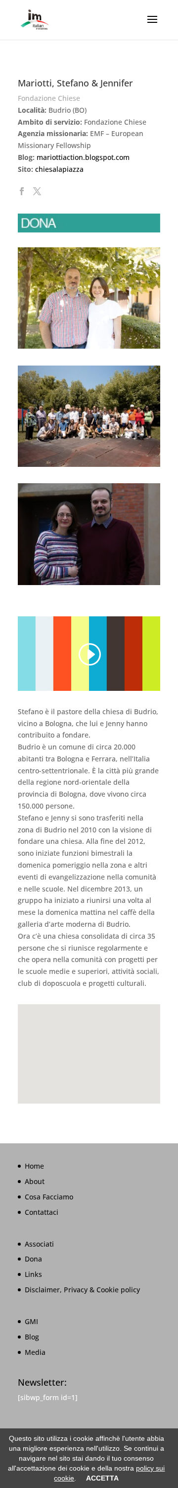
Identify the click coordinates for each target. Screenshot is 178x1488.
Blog (32, 1336)
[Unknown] (89, 466)
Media (35, 1352)
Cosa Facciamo (49, 1196)
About (34, 1181)
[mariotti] (89, 585)
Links (33, 1274)
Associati (39, 1244)
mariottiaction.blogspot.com (83, 157)
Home (34, 1166)
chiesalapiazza (59, 169)
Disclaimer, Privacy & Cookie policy (82, 1289)
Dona (33, 1259)
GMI (31, 1321)
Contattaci (41, 1212)
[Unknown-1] (89, 348)
